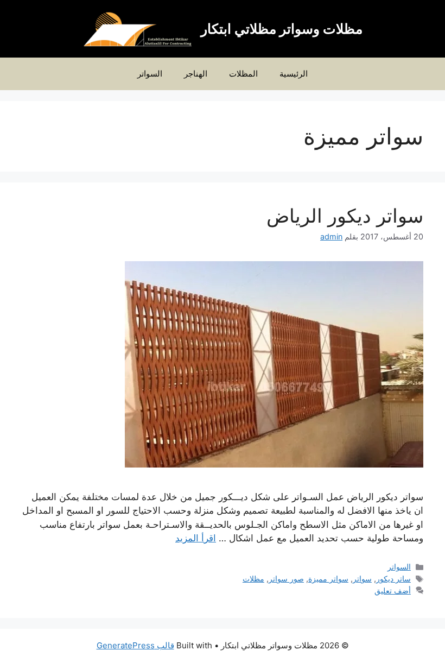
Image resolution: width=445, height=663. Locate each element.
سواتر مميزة (328, 578)
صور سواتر (286, 578)
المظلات (243, 73)
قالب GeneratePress (135, 645)
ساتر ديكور (393, 578)
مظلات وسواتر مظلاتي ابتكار (282, 29)
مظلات (253, 578)
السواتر (149, 73)
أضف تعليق (392, 590)
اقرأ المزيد (195, 538)
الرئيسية (293, 73)
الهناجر (195, 73)
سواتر (362, 578)
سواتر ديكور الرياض (344, 215)
